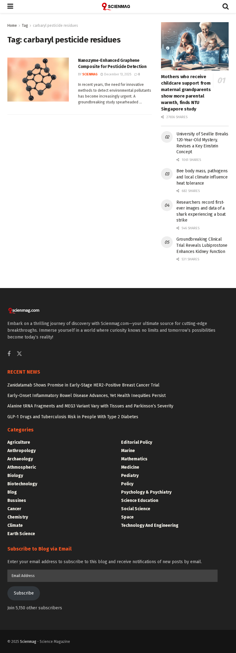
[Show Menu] (10, 6)
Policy (127, 484)
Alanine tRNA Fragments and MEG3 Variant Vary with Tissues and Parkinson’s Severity (90, 406)
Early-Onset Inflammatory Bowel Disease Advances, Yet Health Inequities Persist (86, 395)
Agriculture (18, 442)
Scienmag (28, 641)
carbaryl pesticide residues (55, 25)
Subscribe (24, 593)
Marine (128, 450)
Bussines (16, 500)
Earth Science (21, 533)
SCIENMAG (89, 74)
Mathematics (134, 459)
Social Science (135, 508)
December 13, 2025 (117, 74)
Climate (15, 525)
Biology (15, 475)
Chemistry (17, 517)
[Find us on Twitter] (19, 354)
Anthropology (21, 450)
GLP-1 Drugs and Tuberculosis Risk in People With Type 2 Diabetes (72, 416)
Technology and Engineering (150, 525)
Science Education (139, 500)
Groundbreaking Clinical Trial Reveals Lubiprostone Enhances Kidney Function (201, 245)
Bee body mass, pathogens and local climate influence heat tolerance (201, 177)
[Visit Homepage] (118, 6)
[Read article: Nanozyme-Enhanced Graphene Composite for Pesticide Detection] (38, 80)
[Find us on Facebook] (8, 354)
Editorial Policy (136, 442)
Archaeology (20, 459)
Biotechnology (22, 484)
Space (127, 517)
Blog (12, 492)
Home (12, 25)
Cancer (14, 508)
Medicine (130, 467)
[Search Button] (225, 6)
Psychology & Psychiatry (146, 492)
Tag (25, 25)
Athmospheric (21, 467)
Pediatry (130, 475)
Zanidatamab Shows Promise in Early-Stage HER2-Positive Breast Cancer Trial (83, 385)
